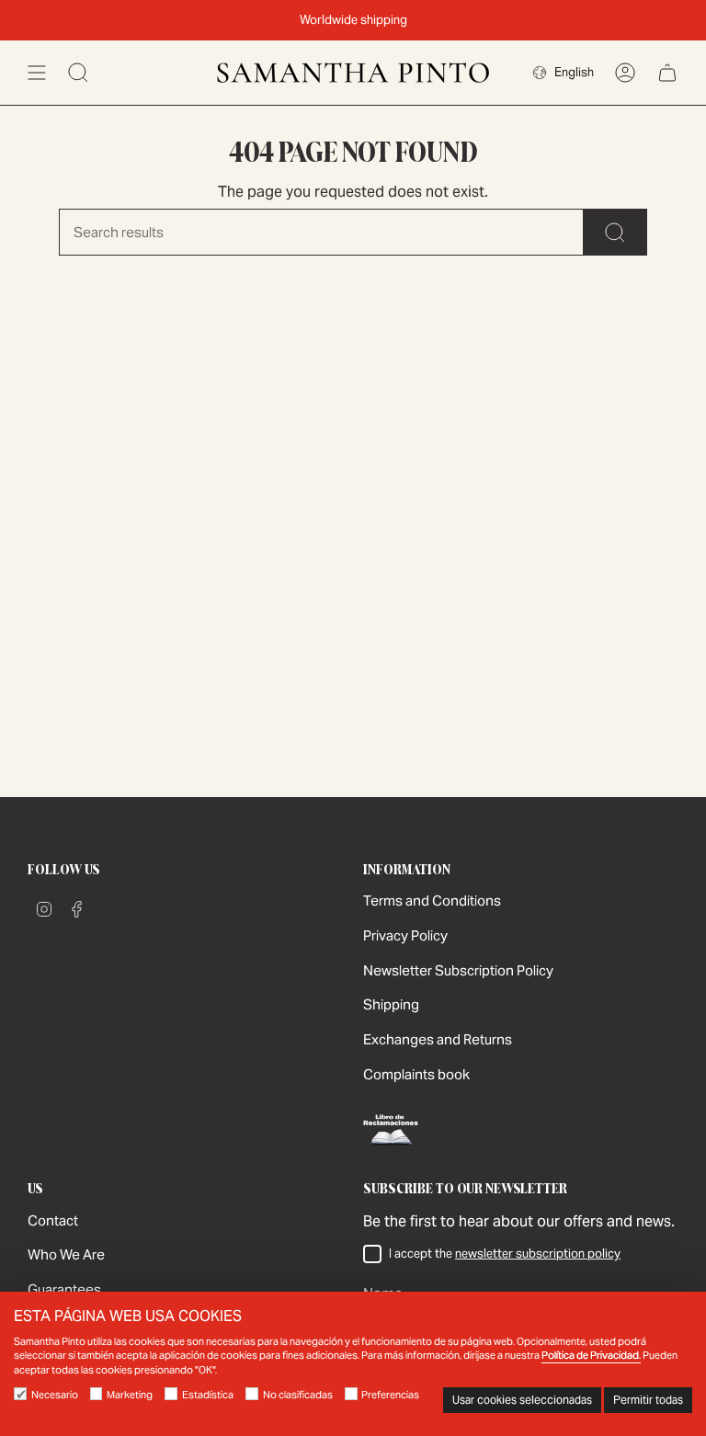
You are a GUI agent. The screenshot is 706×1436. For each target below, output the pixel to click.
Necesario (54, 1394)
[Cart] (667, 72)
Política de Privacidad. (591, 1355)
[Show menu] (36, 72)
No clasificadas (298, 1394)
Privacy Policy (405, 935)
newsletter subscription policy (538, 1253)
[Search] (615, 232)
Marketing (130, 1394)
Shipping (391, 1004)
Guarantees (64, 1289)
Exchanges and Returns (437, 1039)
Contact (53, 1220)
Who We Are (66, 1254)
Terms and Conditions (432, 900)
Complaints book (416, 1074)
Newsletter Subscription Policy (458, 970)
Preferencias (390, 1394)
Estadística (207, 1394)
